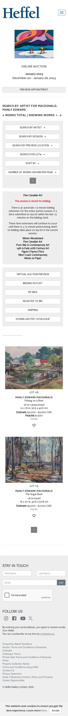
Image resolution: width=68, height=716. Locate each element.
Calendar (7, 650)
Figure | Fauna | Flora (33, 252)
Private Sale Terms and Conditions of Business (26, 657)
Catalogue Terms (11, 653)
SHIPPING (33, 310)
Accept (55, 711)
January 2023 (34, 74)
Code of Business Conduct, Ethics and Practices (27, 677)
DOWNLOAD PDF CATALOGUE (33, 319)
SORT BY (32, 163)
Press (5, 660)
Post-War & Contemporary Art (32, 245)
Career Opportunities (13, 680)
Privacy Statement (11, 673)
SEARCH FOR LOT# (31, 154)
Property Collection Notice (16, 663)
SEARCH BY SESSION (32, 136)
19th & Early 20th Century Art (33, 248)
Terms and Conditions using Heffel (20, 667)
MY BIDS (32, 292)
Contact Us (8, 670)
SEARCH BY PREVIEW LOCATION (31, 145)
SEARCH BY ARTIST (32, 128)
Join (61, 582)
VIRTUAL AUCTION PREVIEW (33, 274)
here (44, 711)
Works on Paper (32, 258)
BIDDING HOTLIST (33, 283)
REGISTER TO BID (33, 301)
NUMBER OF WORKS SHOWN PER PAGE (32, 172)
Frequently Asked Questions (17, 643)
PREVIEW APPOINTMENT (34, 90)
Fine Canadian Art (32, 242)
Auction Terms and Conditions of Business (24, 647)
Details (34, 419)
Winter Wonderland (32, 238)
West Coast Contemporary (32, 255)
